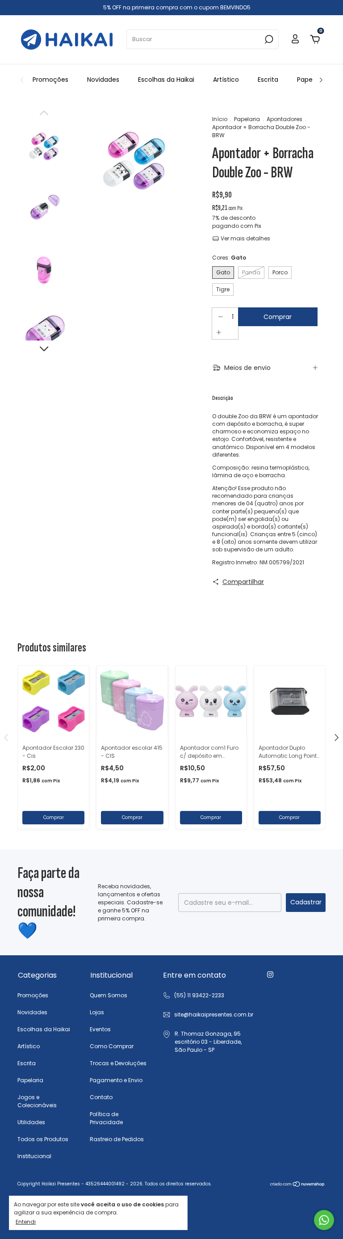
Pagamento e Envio (116, 1080)
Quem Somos (108, 995)
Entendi (26, 1221)
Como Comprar (112, 1046)
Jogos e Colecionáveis (37, 1101)
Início (219, 119)
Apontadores (284, 119)
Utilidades (31, 1122)
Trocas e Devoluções (118, 1063)
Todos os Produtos (42, 1139)
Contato (101, 1097)
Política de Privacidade (106, 1118)
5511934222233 (193, 995)
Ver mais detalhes (244, 238)
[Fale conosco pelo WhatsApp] (324, 1220)
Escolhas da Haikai (166, 79)
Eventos (100, 1029)
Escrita (268, 79)
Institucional (34, 1156)
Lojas (97, 1012)
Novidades (103, 79)
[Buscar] (268, 39)
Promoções (50, 79)
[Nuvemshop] (298, 1184)
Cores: (229, 257)
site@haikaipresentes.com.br (213, 1014)
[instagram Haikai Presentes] (270, 974)
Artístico (226, 79)
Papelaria (311, 79)
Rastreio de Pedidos (117, 1139)
